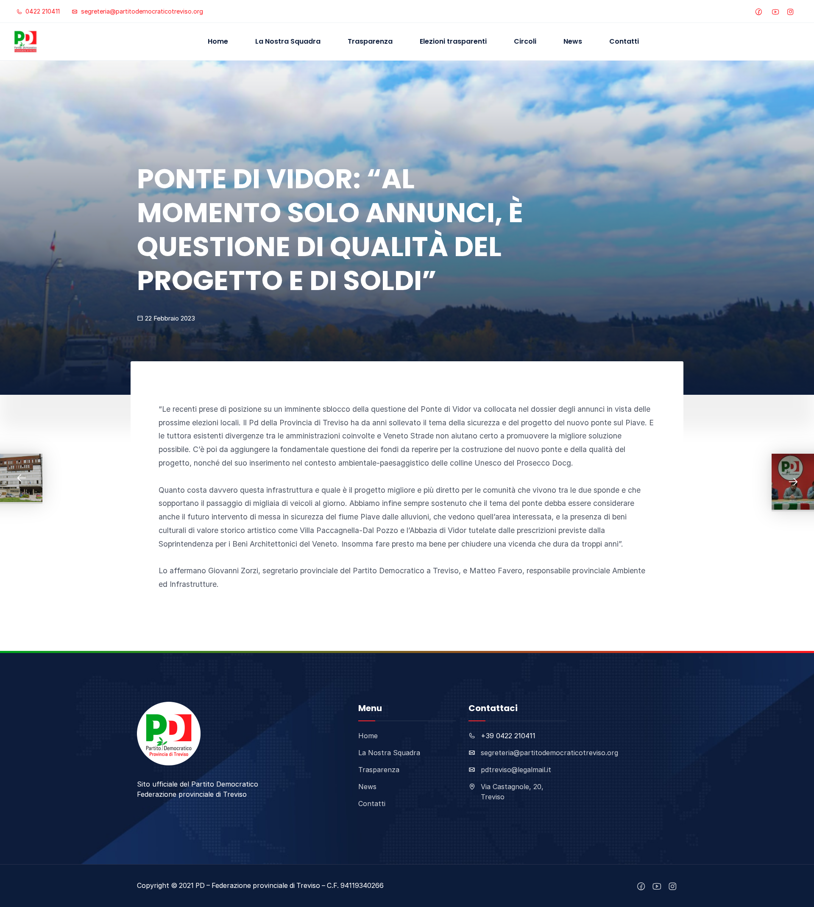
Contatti (624, 41)
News (572, 41)
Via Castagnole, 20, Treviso (512, 791)
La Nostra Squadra (288, 41)
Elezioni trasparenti (453, 41)
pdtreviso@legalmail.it (516, 769)
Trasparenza (370, 41)
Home (218, 41)
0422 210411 (42, 11)
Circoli (525, 41)
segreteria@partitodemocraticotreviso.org (141, 11)
